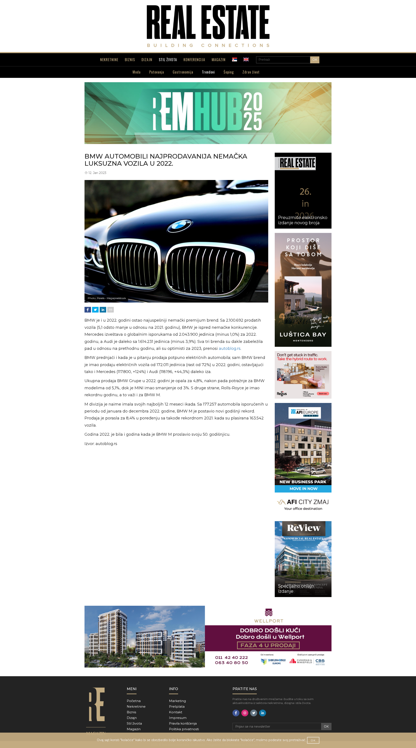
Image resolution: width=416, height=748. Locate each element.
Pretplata (177, 706)
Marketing (177, 701)
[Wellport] (208, 637)
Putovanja (156, 72)
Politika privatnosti (184, 729)
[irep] (303, 460)
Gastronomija (183, 72)
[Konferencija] (208, 113)
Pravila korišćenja (183, 723)
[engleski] (246, 59)
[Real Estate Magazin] (208, 26)
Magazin (134, 729)
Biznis (131, 712)
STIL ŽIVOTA (168, 59)
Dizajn (132, 718)
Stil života (134, 723)
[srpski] (234, 59)
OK (314, 60)
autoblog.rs (229, 348)
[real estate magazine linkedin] (262, 713)
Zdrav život (251, 72)
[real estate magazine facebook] (235, 713)
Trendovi (208, 72)
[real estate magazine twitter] (253, 713)
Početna (134, 701)
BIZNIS (130, 59)
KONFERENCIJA (194, 59)
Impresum (178, 718)
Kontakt (175, 712)
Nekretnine (136, 706)
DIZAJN (146, 59)
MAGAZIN (219, 59)
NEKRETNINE (109, 59)
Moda (137, 72)
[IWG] (303, 375)
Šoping (229, 72)
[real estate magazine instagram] (244, 713)
